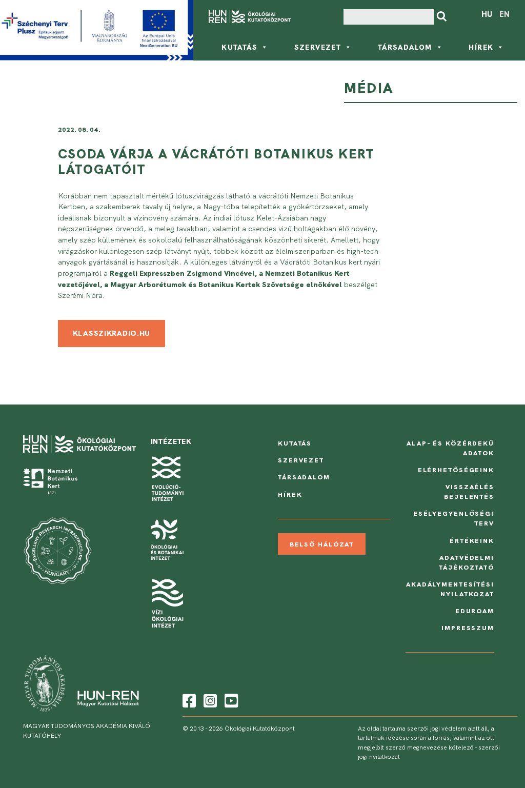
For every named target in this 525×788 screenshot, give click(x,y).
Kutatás (239, 47)
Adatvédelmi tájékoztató (466, 562)
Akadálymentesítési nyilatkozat (450, 589)
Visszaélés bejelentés (469, 491)
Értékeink (472, 540)
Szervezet (317, 47)
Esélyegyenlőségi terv (453, 518)
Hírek (481, 47)
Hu (486, 14)
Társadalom (405, 47)
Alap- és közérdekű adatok (450, 448)
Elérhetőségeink (456, 470)
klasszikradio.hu (112, 333)
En (504, 14)
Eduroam (474, 611)
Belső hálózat (322, 544)
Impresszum (467, 627)
